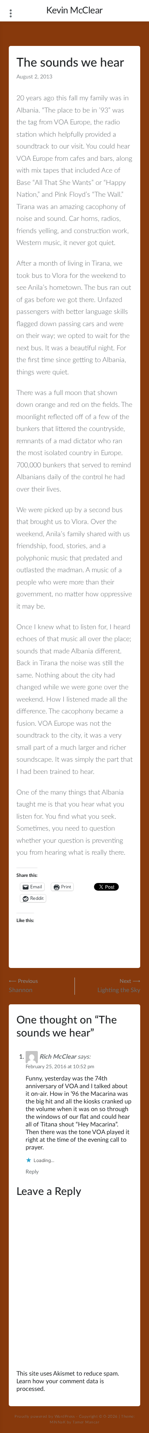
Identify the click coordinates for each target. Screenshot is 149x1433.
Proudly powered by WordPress (44, 1416)
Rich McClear (57, 1057)
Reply (32, 1172)
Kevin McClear (74, 10)
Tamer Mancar (86, 1422)
